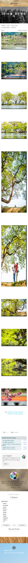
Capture (5, 519)
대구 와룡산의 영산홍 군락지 (8, 442)
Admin (6, 550)
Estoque (21, 552)
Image (4, 514)
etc (3, 521)
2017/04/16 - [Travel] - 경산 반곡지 (15, 412)
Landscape (5, 505)
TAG (8, 25)
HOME (3, 25)
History (5, 503)
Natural (5, 509)
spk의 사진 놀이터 (7, 456)
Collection (5, 518)
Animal (4, 512)
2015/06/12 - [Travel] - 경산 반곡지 (15, 413)
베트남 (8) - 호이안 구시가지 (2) (9, 447)
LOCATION (14, 25)
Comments (22, 525)
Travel (2, 30)
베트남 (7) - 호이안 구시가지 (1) (9, 448)
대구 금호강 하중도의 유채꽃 (8, 440)
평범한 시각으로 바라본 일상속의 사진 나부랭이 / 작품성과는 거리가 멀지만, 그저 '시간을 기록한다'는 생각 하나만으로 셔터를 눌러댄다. (11, 459)
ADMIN (13, 27)
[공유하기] (6, 432)
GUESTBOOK (5, 27)
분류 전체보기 (4, 501)
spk (5, 552)
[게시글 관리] (8, 432)
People (4, 516)
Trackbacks (6, 525)
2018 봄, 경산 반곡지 (14, 15)
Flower (4, 510)
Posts (14, 525)
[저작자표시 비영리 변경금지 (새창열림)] (16, 432)
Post (10, 550)
